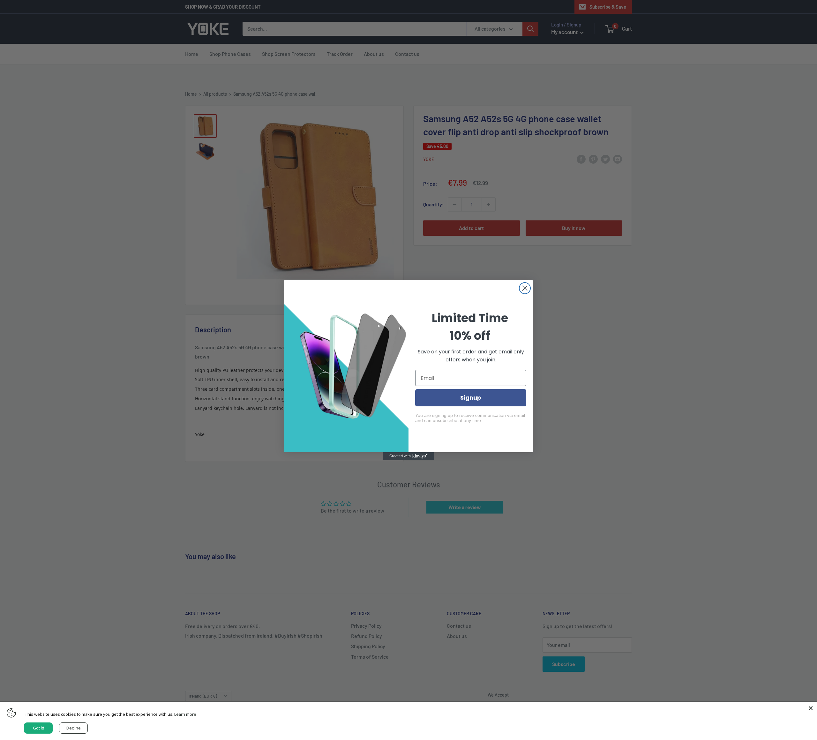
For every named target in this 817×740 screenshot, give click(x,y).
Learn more (185, 714)
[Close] (810, 708)
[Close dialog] (524, 288)
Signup (470, 398)
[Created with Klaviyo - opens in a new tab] (408, 456)
